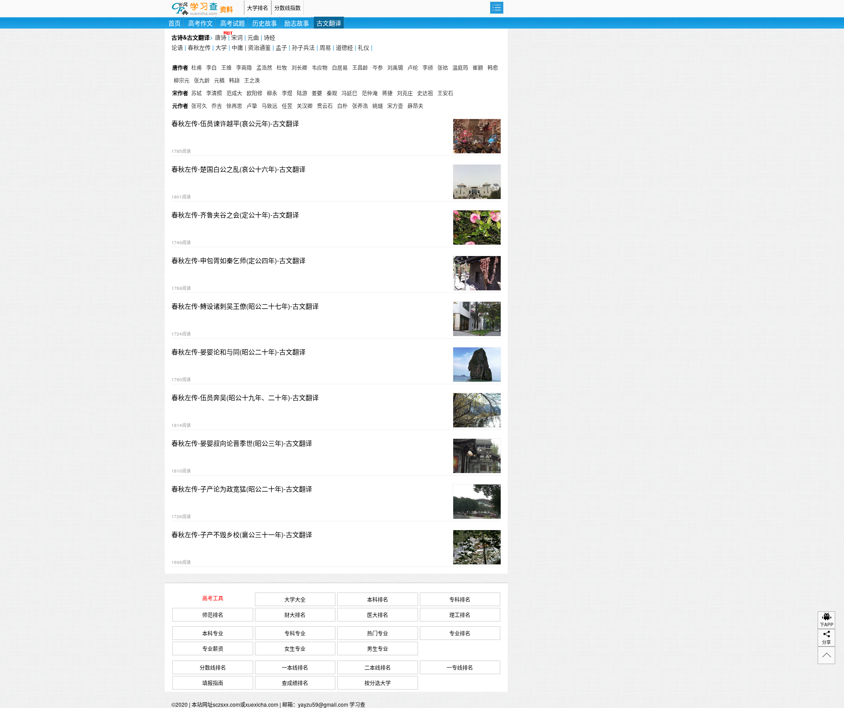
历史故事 (264, 22)
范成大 (234, 93)
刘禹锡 (395, 67)
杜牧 (281, 67)
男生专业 (377, 648)
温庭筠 (460, 67)
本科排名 (377, 599)
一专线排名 (460, 667)
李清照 (214, 93)
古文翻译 (328, 22)
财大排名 (295, 614)
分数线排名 (213, 667)
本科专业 (212, 633)
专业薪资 (212, 648)
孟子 (281, 47)
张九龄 (202, 80)
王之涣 (252, 80)
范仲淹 (370, 93)
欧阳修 (254, 93)
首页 (174, 22)
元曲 (253, 37)
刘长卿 (299, 67)
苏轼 (196, 93)
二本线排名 (377, 667)
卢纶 (412, 67)
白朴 (342, 105)
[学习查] (204, 7)
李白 (211, 67)
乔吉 (216, 105)
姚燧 (377, 105)
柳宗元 (181, 80)
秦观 (332, 93)
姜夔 (317, 93)
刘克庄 (405, 93)
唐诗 (220, 37)
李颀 (427, 67)
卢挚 (252, 105)
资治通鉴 (259, 47)
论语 (177, 47)
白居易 (340, 67)
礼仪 (363, 47)
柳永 (272, 93)
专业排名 (459, 633)
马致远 (269, 105)
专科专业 (295, 633)
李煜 (287, 93)
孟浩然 (264, 67)
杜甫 (196, 67)
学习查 (357, 704)
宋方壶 (395, 105)
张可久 (199, 105)
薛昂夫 (415, 105)
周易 (325, 47)
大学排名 (257, 7)
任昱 (287, 105)
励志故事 (296, 22)
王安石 (445, 93)
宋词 (237, 37)
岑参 (377, 67)
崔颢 (478, 67)
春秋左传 (199, 47)
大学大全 (295, 599)
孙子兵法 (303, 47)
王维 (226, 67)
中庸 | (240, 47)
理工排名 (459, 614)
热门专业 (377, 633)
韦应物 (319, 67)
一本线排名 (295, 667)
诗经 (269, 37)
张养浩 (360, 105)
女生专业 (295, 648)
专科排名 (459, 599)
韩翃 (234, 80)
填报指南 (212, 682)
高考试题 (232, 22)
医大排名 (377, 614)
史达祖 (425, 93)
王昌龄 (360, 67)
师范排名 (212, 614)
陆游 (302, 93)
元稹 (219, 80)
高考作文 (200, 22)
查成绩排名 (295, 682)
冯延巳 (349, 93)
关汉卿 (305, 105)
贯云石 (325, 105)
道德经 (344, 47)
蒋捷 (387, 93)
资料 (226, 9)
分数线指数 (287, 7)
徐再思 (234, 105)
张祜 (442, 67)
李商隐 (244, 67)
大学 (221, 47)
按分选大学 (377, 682)
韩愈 (492, 67)
